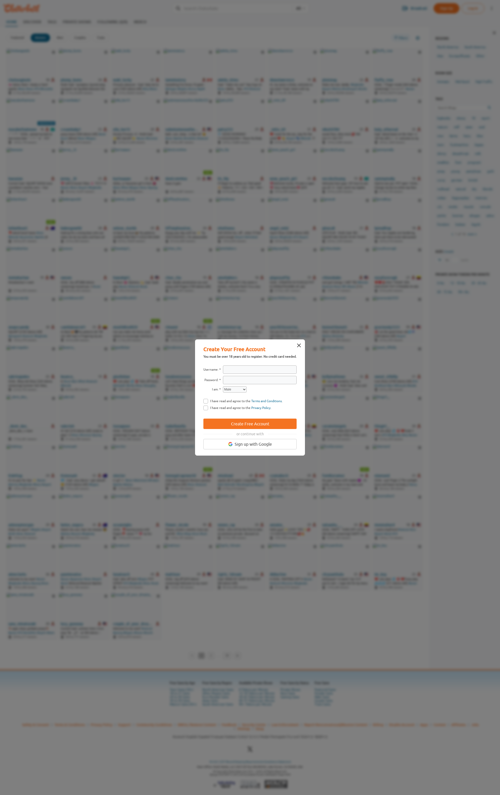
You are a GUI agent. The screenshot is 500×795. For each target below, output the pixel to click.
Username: (210, 369)
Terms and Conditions (266, 401)
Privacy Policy (261, 408)
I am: (215, 389)
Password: (211, 380)
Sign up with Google (253, 444)
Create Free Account (250, 423)
